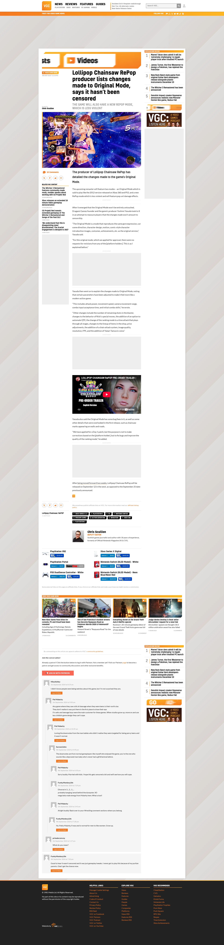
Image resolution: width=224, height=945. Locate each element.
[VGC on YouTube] (177, 13)
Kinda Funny (159, 899)
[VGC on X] (172, 13)
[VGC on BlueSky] (175, 13)
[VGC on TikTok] (180, 13)
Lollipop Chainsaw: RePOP (53, 513)
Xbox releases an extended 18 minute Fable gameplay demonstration (55, 203)
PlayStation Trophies (162, 905)
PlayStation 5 (98, 514)
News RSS (126, 914)
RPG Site (157, 914)
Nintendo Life (159, 902)
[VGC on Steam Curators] (183, 13)
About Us (93, 893)
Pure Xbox (158, 908)
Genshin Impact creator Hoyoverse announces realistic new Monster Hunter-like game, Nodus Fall (166, 97)
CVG (156, 893)
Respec (156, 917)
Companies (126, 908)
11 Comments (71, 635)
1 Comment (142, 633)
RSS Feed (93, 911)
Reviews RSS (127, 920)
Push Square (159, 911)
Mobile (94, 7)
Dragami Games (79, 211)
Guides (100, 4)
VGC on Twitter (95, 923)
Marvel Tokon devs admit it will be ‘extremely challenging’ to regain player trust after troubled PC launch (167, 57)
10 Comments (53, 172)
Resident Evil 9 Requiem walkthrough (126, 4)
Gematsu (157, 896)
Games (124, 905)
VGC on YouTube (96, 926)
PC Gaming (85, 7)
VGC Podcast (94, 920)
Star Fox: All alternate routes (123, 6)
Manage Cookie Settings (99, 890)
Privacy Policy (95, 905)
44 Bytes (56, 925)
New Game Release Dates (122, 8)
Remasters (114, 518)
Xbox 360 (117, 192)
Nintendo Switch (122, 514)
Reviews (71, 4)
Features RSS (127, 917)
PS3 (127, 192)
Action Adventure (98, 518)
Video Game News (51, 72)
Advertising (94, 896)
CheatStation (159, 890)
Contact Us (94, 902)
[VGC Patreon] (167, 13)
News (59, 4)
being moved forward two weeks (92, 483)
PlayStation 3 (80, 521)
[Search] (179, 6)
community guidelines (95, 651)
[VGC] (46, 6)
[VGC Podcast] (169, 13)
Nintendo (76, 7)
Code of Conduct (96, 899)
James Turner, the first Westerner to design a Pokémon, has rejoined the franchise (167, 67)
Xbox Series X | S (81, 514)
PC (109, 514)
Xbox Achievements (162, 923)
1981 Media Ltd (50, 892)
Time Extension (160, 920)
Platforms (126, 911)
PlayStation (60, 7)
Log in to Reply (56, 693)
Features (86, 4)
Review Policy (95, 908)
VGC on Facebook (96, 914)
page (124, 662)
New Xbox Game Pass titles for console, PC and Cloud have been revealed (56, 622)
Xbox (68, 7)
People (124, 902)
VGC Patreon (94, 917)
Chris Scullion (48, 108)
